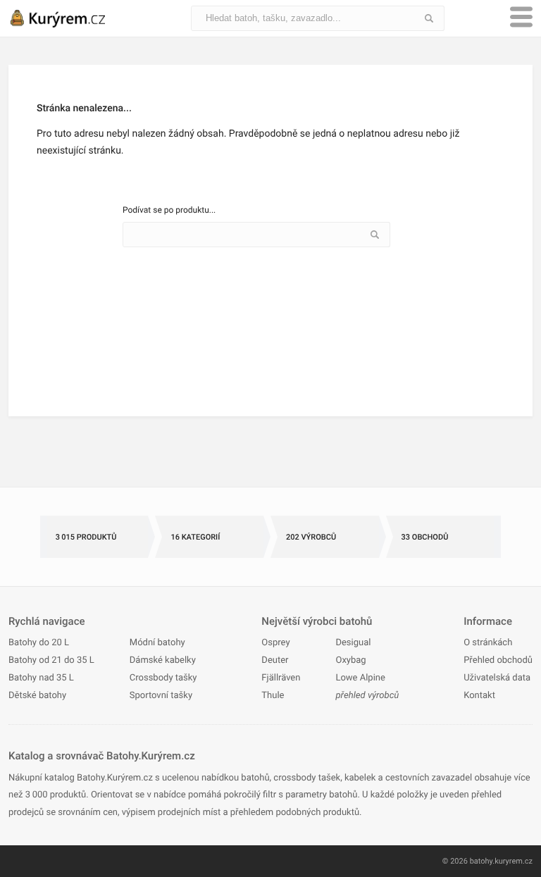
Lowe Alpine (360, 678)
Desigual (353, 642)
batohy (481, 861)
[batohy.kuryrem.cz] (71, 18)
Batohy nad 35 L (41, 678)
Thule (272, 695)
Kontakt (479, 695)
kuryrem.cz (514, 861)
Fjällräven (280, 678)
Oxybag (350, 660)
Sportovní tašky (161, 695)
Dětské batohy (37, 695)
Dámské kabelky (163, 660)
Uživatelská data (497, 678)
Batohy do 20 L (38, 642)
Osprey (275, 642)
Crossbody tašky (163, 678)
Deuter (274, 660)
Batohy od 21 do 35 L (51, 660)
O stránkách (488, 642)
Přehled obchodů (498, 660)
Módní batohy (157, 642)
